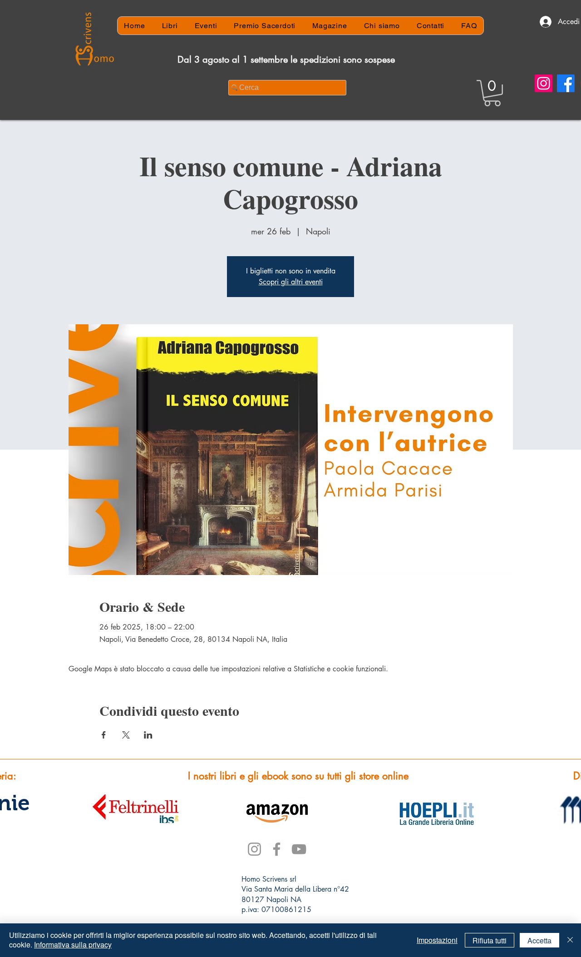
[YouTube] (299, 849)
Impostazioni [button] (437, 940)
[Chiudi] (570, 940)
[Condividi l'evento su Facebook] (103, 735)
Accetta (539, 940)
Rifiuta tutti (490, 940)
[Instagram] (543, 83)
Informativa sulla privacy (73, 944)
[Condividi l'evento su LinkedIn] (148, 735)
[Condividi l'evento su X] (126, 735)
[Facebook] (566, 83)
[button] (492, 93)
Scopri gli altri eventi (291, 282)
